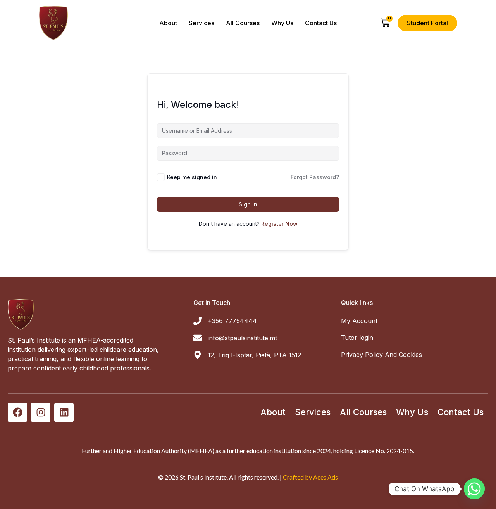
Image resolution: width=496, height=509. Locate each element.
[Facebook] (17, 412)
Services (201, 23)
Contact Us (321, 23)
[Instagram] (40, 412)
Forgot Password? (315, 177)
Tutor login (357, 337)
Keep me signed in (192, 177)
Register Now (279, 223)
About (168, 23)
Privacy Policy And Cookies (381, 354)
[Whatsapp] (474, 488)
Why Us (282, 23)
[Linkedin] (64, 412)
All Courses (243, 23)
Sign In (248, 204)
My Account (359, 321)
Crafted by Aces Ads (310, 477)
